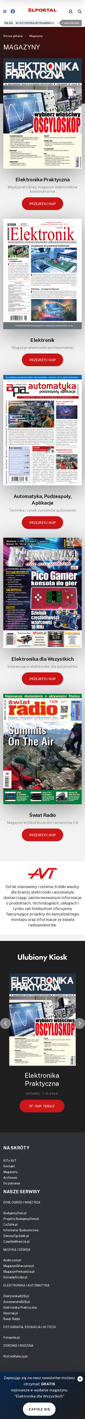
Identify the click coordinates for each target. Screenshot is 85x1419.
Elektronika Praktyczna (42, 179)
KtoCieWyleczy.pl (15, 1356)
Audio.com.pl (12, 1260)
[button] (5, 1023)
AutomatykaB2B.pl (16, 1302)
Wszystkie (71, 23)
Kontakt (9, 1166)
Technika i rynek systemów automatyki (42, 510)
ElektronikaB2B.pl (16, 1296)
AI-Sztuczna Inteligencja (35, 23)
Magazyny (36, 36)
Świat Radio (42, 815)
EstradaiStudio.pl (15, 1277)
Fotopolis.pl (11, 1337)
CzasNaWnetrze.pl (16, 1241)
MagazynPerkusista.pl (19, 1271)
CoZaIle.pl (10, 1224)
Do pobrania (11, 1183)
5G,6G (8, 23)
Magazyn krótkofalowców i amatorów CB (42, 822)
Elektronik (42, 340)
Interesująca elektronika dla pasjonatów (42, 666)
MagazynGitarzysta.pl (18, 1266)
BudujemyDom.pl (15, 1213)
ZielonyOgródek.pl (16, 1236)
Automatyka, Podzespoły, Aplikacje (43, 499)
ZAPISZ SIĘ (39, 1409)
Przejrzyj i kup (42, 204)
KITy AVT (10, 1160)
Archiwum (10, 1177)
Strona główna (13, 36)
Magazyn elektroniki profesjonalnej (42, 347)
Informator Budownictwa (21, 1230)
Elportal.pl (10, 1313)
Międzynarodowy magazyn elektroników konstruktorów (42, 189)
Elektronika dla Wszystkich (42, 659)
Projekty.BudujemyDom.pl (21, 1219)
